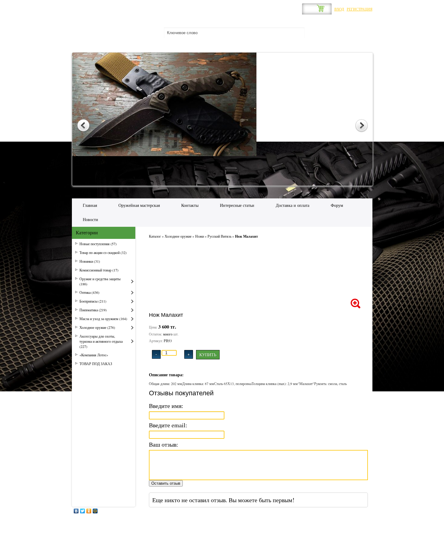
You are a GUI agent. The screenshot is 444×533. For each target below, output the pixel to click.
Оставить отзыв (165, 483)
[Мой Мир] (95, 511)
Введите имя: (166, 406)
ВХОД (339, 9)
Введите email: (168, 425)
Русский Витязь (219, 236)
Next (361, 126)
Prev (83, 126)
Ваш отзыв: (163, 444)
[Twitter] (82, 511)
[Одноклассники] (89, 511)
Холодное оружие (178, 236)
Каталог (155, 236)
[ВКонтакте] (76, 511)
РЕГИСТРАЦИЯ (359, 9)
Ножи (199, 236)
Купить (207, 355)
